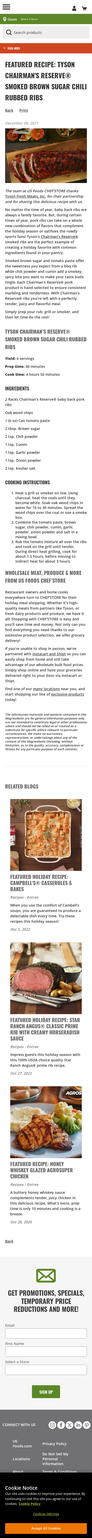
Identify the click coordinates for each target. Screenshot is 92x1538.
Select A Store (29, 19)
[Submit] (9, 32)
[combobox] (46, 32)
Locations (21, 1458)
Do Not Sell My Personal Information (55, 1459)
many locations (46, 688)
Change (12, 19)
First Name (14, 1343)
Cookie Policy (29, 1503)
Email (10, 1325)
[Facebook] (60, 1424)
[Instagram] (52, 1424)
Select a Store (17, 1361)
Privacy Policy (54, 1443)
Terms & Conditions (59, 1471)
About (18, 1471)
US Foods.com (22, 1443)
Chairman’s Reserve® (59, 236)
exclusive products (67, 694)
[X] (69, 1424)
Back (9, 110)
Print (23, 110)
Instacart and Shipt (49, 653)
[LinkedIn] (77, 1424)
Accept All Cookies (46, 1528)
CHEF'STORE (41, 7)
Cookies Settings (46, 1514)
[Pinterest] (86, 1424)
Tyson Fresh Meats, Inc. (25, 196)
